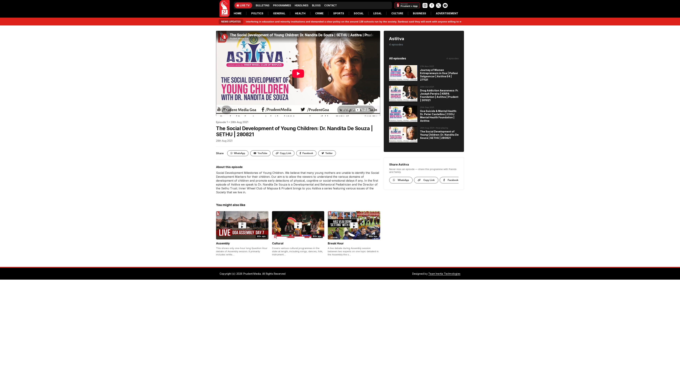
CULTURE (397, 13)
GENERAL (279, 13)
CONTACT (330, 5)
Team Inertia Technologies (444, 273)
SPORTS (338, 13)
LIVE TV (245, 5)
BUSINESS (419, 13)
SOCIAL (359, 13)
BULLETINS (263, 5)
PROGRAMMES (282, 5)
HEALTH (300, 13)
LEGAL (377, 13)
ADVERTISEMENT (447, 13)
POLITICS (257, 13)
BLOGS (316, 5)
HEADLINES (301, 5)
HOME (238, 13)
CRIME (319, 13)
